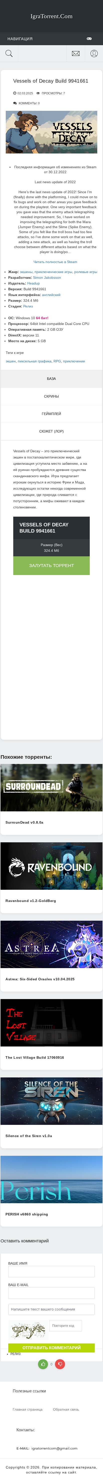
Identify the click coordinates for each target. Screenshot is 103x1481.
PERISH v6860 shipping (27, 1214)
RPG (57, 361)
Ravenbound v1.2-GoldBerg (31, 901)
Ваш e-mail (18, 1285)
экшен (11, 361)
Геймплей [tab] (51, 414)
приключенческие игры (53, 272)
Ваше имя (17, 1263)
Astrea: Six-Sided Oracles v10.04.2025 (40, 979)
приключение (74, 361)
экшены (26, 272)
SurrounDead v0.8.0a (25, 822)
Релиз (28, 306)
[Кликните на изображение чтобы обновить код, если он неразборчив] (28, 1330)
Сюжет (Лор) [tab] (51, 431)
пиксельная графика (35, 361)
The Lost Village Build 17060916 (35, 1057)
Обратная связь (66, 1409)
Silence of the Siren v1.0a (29, 1136)
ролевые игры (85, 272)
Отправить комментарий (51, 1348)
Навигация (20, 39)
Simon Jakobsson (47, 278)
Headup (33, 283)
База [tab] (51, 379)
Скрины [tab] (51, 396)
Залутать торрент (51, 565)
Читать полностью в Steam (55, 262)
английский (51, 295)
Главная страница (27, 1409)
